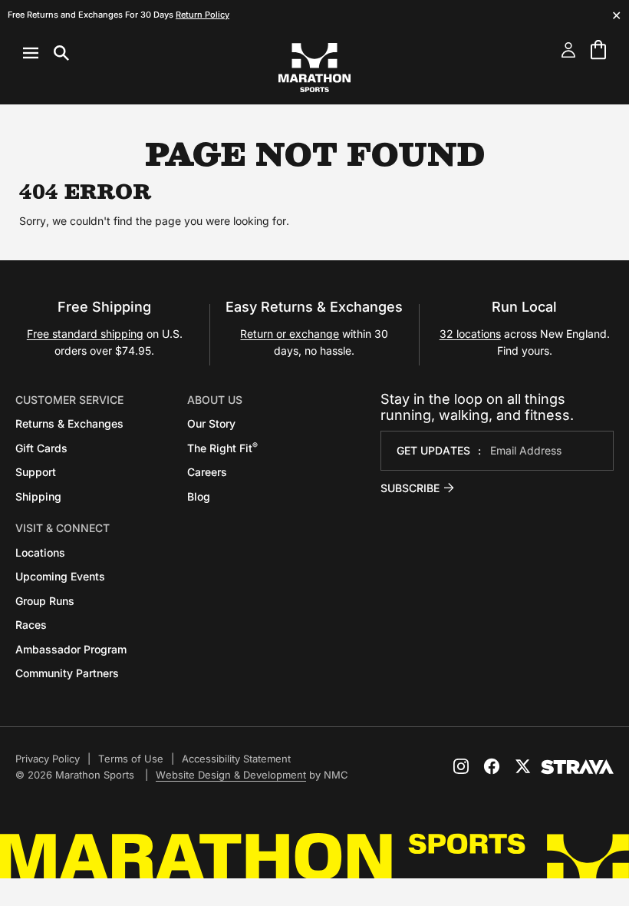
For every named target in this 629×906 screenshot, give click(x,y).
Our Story (211, 423)
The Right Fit (222, 448)
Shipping (38, 496)
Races (31, 624)
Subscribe (410, 487)
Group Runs (44, 600)
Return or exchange (289, 333)
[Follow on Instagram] (461, 766)
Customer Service (69, 399)
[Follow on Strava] (577, 767)
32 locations (470, 333)
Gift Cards (41, 448)
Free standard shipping (85, 333)
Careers (207, 471)
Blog (198, 496)
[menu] (46, 53)
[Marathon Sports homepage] (314, 67)
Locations (40, 552)
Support (35, 471)
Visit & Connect (62, 527)
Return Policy (202, 14)
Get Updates (433, 450)
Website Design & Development (231, 775)
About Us (214, 399)
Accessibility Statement (236, 758)
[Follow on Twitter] (522, 766)
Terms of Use (130, 758)
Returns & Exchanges (69, 423)
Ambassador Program (71, 649)
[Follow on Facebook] (491, 766)
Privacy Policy (47, 758)
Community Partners (67, 673)
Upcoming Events (60, 576)
